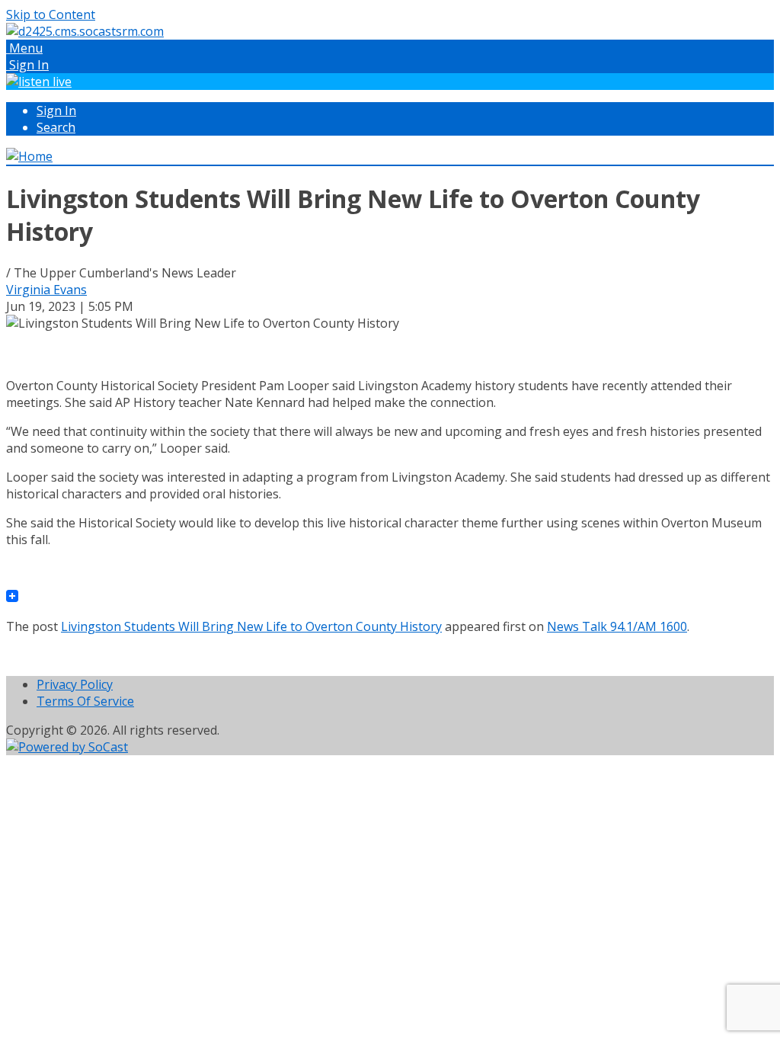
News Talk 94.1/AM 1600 (617, 626)
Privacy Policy (75, 684)
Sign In (56, 110)
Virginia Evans (46, 289)
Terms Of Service (85, 701)
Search (56, 127)
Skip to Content (50, 14)
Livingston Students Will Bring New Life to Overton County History (251, 626)
